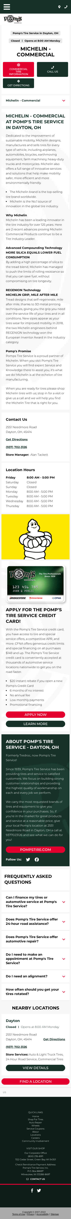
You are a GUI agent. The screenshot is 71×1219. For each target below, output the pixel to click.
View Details (35, 1068)
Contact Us (37, 1179)
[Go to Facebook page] (32, 1191)
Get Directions (18, 82)
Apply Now (36, 715)
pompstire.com (35, 850)
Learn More (35, 724)
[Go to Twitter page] (39, 1191)
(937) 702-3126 (16, 1047)
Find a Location (36, 1081)
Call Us (52, 71)
